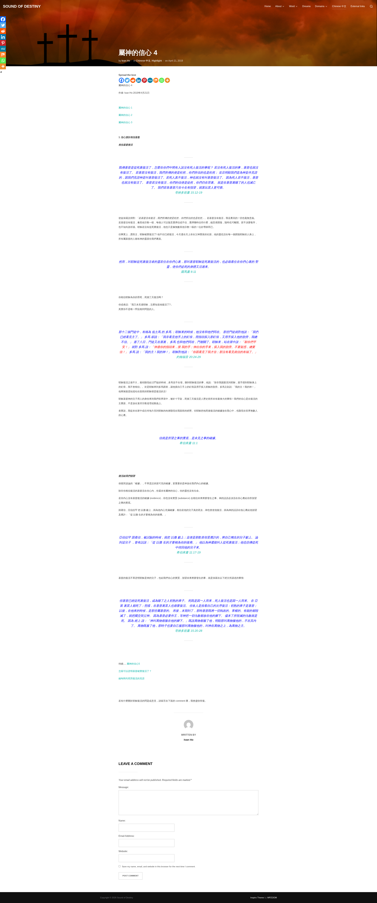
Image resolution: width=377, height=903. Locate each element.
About (278, 6)
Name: (122, 820)
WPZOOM (272, 897)
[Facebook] (121, 80)
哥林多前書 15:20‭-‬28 (188, 630)
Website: (123, 851)
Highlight (157, 60)
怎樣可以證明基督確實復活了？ (135, 671)
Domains (319, 6)
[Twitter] (127, 80)
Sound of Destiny (22, 6)
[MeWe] (150, 80)
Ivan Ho (126, 60)
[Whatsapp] (161, 80)
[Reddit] (132, 80)
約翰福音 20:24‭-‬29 (188, 357)
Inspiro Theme (257, 897)
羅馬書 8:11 (188, 271)
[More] (167, 80)
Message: (124, 787)
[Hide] (1, 72)
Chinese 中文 (339, 6)
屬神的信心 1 (125, 107)
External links (358, 6)
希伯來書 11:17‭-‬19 (189, 552)
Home (267, 6)
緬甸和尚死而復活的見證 (131, 678)
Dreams (306, 6)
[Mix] (155, 80)
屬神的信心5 (133, 663)
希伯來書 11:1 (189, 443)
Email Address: (126, 836)
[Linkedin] (138, 80)
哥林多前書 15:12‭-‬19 (188, 192)
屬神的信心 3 (125, 122)
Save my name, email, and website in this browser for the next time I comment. (158, 866)
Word (292, 6)
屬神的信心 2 (125, 115)
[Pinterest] (144, 80)
